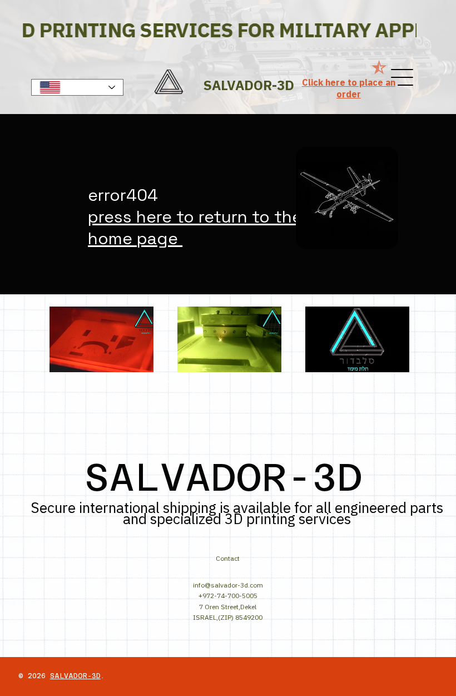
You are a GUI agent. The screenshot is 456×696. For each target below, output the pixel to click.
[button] (134, 359)
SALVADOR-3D (75, 676)
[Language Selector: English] (77, 87)
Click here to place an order (348, 88)
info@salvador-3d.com (228, 585)
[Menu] (403, 77)
